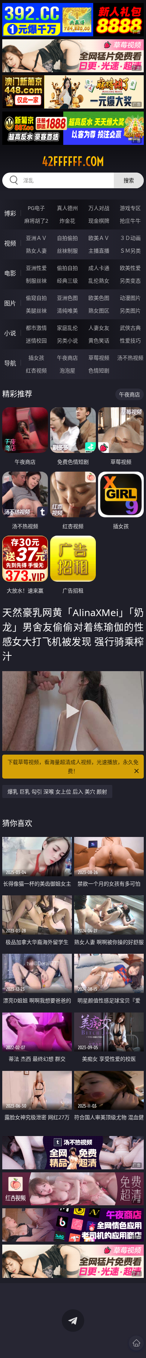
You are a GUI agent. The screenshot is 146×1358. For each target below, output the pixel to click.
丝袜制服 (67, 250)
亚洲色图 (67, 297)
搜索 (129, 180)
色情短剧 (98, 370)
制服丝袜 (36, 280)
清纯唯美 (67, 310)
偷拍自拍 (67, 267)
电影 (10, 273)
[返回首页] (136, 1343)
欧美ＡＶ (98, 237)
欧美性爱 (130, 267)
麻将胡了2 (36, 220)
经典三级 (67, 280)
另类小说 (67, 340)
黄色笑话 (98, 340)
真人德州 (67, 207)
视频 (10, 243)
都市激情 (36, 327)
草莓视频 (98, 357)
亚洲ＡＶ (36, 237)
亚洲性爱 (36, 267)
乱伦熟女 (98, 280)
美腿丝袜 (36, 310)
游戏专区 (130, 207)
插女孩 (36, 357)
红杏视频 (36, 370)
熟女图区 (98, 310)
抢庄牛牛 (130, 220)
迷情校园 (36, 340)
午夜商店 (67, 357)
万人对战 (98, 207)
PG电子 (36, 207)
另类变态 (130, 280)
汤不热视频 (130, 357)
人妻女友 (98, 327)
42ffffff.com (73, 161)
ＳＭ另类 (130, 250)
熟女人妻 (36, 250)
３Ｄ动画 (130, 237)
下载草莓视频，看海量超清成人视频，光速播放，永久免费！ (73, 766)
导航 (10, 363)
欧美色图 (98, 297)
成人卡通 (98, 267)
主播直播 (98, 250)
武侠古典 (130, 327)
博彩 (10, 213)
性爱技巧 (130, 340)
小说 (10, 333)
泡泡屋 (67, 370)
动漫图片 (130, 297)
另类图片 (130, 310)
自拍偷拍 (67, 237)
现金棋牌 (98, 220)
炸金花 (67, 220)
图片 (10, 303)
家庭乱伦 (67, 327)
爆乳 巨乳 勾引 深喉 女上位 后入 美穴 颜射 (57, 791)
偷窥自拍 (36, 297)
